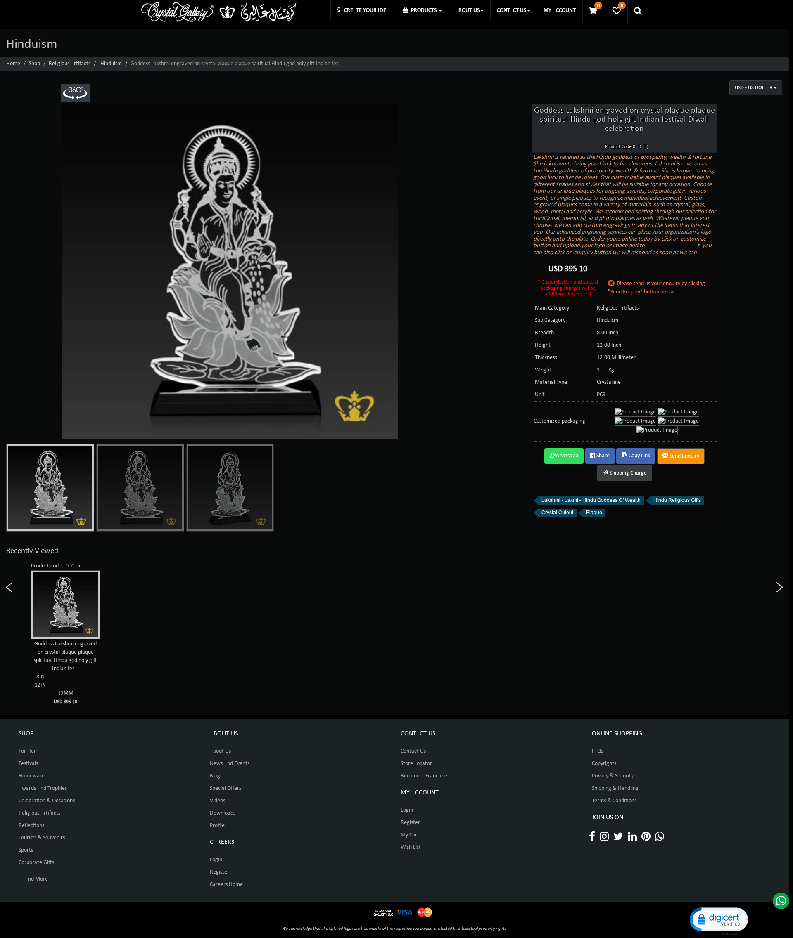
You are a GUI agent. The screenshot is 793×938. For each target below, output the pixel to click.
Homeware (32, 776)
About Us (220, 751)
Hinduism (111, 64)
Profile (217, 825)
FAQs (597, 751)
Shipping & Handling (615, 788)
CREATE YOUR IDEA (364, 10)
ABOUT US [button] (467, 10)
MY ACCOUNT (560, 10)
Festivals (28, 764)
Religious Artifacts (69, 64)
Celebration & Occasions (47, 801)
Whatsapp (566, 456)
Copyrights (604, 764)
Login (216, 860)
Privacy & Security (613, 776)
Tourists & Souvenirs (42, 838)
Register (219, 872)
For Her (27, 751)
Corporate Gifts (36, 863)
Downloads (222, 813)
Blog (215, 776)
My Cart (410, 835)
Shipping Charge (627, 473)
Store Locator (416, 764)
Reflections (31, 825)
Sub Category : (551, 320)
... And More (33, 879)
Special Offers (225, 788)
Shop (34, 64)
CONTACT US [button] (511, 10)
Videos (217, 801)
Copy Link (638, 456)
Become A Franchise (424, 776)
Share (602, 456)
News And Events (229, 764)
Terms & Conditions (614, 801)
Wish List (411, 847)
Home (13, 64)
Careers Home (226, 884)
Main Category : (553, 308)
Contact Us (413, 751)
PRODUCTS (423, 10)
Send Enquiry (683, 456)
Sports (26, 850)
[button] (718, 920)
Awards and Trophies (43, 788)
